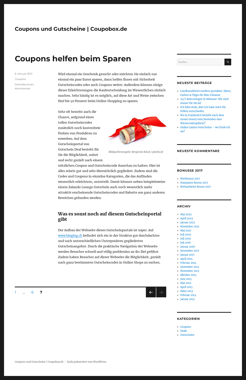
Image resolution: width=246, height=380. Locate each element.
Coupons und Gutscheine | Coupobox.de (71, 29)
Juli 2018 (185, 242)
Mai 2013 (185, 283)
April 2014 (186, 258)
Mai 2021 (185, 230)
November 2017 (189, 250)
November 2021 (189, 226)
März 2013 (186, 291)
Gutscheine (187, 335)
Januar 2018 (187, 246)
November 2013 (189, 271)
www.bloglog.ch (70, 235)
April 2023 (186, 218)
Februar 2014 (188, 262)
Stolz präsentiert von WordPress (86, 361)
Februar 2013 (188, 295)
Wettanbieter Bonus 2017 (195, 186)
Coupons (20, 79)
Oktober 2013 (188, 275)
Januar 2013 (187, 299)
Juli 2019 (185, 238)
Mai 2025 (186, 214)
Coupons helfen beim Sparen (73, 58)
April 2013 (186, 287)
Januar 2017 (187, 254)
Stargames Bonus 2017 (194, 182)
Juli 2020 (185, 234)
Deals (183, 331)
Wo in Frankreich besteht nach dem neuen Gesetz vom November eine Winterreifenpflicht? (202, 119)
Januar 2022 (187, 222)
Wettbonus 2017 (190, 178)
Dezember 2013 (189, 267)
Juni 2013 (185, 279)
